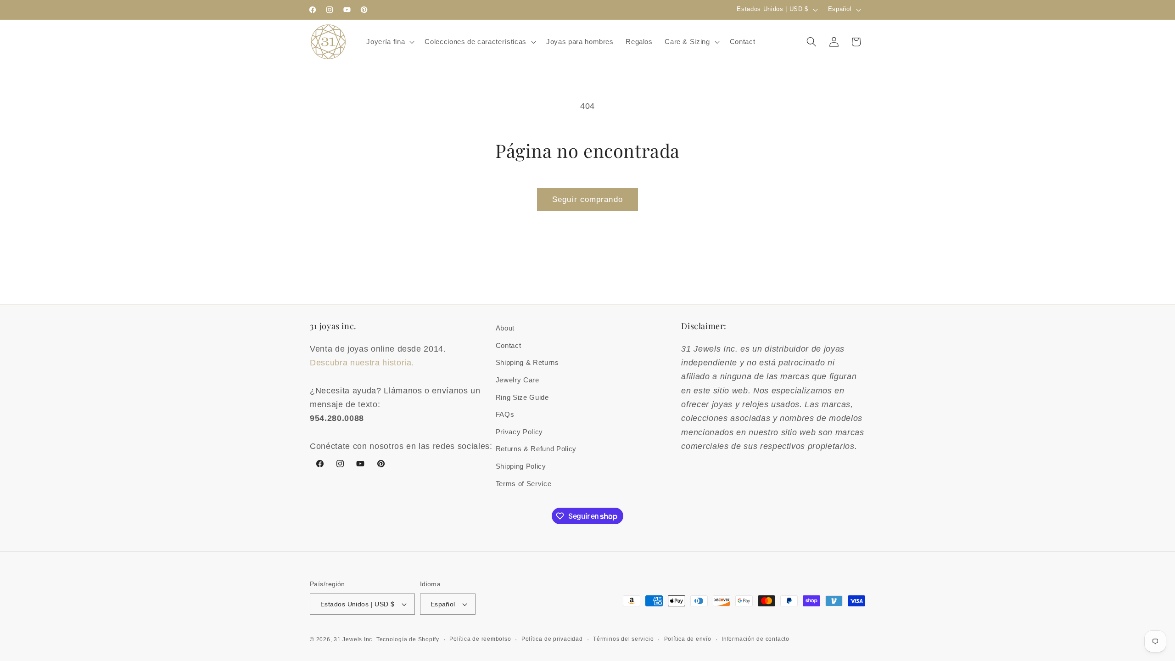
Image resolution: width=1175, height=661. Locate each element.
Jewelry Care (517, 380)
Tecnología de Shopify (407, 639)
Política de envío (687, 639)
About (505, 328)
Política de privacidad (552, 639)
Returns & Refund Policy (536, 449)
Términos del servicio (623, 639)
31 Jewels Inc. (354, 639)
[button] (389, 41)
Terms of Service (524, 483)
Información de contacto (755, 639)
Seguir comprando (587, 199)
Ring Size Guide (522, 397)
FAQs (505, 414)
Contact (508, 345)
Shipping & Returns (527, 362)
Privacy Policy (519, 432)
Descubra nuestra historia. (362, 362)
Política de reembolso (480, 639)
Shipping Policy (521, 466)
